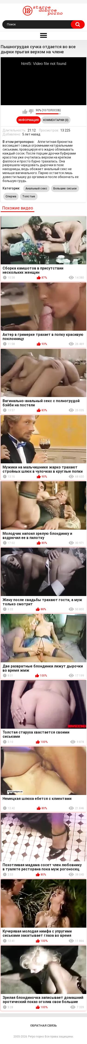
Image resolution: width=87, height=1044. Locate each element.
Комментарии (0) (55, 120)
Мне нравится (25, 111)
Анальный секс (36, 188)
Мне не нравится (31, 111)
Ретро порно (36, 1036)
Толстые (28, 196)
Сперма (11, 196)
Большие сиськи (65, 188)
